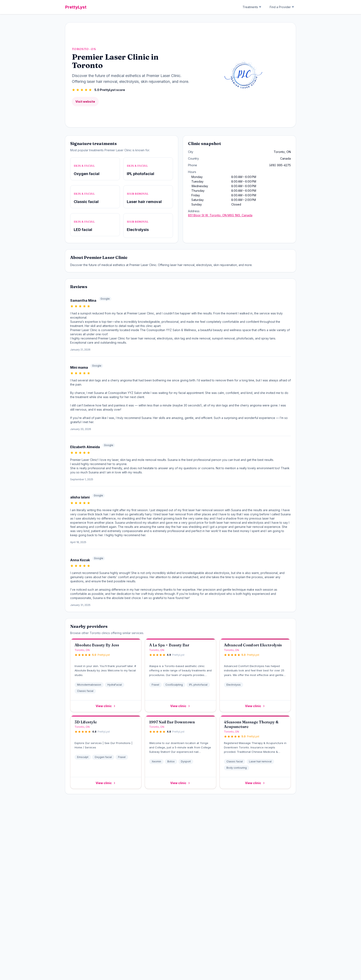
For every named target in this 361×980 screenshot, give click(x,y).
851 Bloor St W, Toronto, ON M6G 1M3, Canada (220, 215)
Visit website (85, 101)
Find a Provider (282, 7)
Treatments (252, 7)
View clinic (104, 706)
